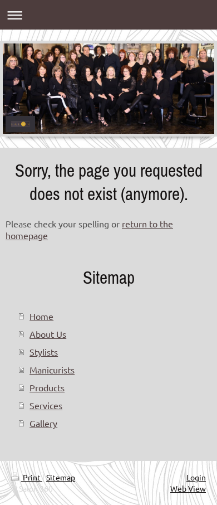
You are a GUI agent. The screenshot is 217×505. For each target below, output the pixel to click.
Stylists (43, 351)
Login (196, 477)
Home (41, 316)
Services (45, 405)
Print (31, 477)
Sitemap (60, 477)
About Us (47, 333)
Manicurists (52, 369)
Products (47, 387)
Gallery (43, 423)
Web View (188, 488)
